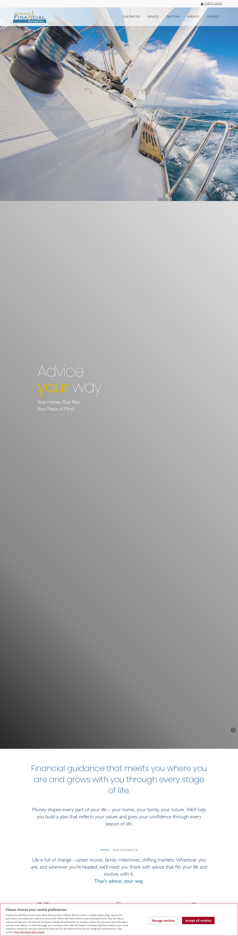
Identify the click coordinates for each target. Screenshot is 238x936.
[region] (119, 919)
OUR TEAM (173, 17)
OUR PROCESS (131, 17)
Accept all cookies (198, 920)
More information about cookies (29, 932)
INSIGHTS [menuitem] (193, 18)
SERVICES (153, 17)
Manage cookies (163, 920)
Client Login (213, 4)
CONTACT (213, 17)
